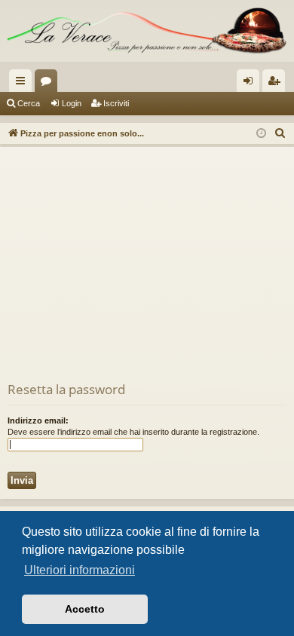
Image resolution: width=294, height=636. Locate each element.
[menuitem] (280, 133)
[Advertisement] (147, 267)
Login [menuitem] (251, 83)
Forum (49, 83)
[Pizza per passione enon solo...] (147, 31)
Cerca (28, 103)
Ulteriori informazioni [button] (79, 570)
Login (71, 103)
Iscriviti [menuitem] (277, 83)
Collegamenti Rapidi (23, 83)
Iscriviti (116, 103)
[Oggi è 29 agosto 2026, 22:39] (261, 133)
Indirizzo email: (38, 420)
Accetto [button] (85, 609)
